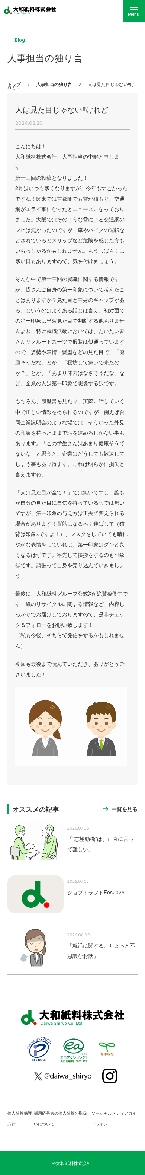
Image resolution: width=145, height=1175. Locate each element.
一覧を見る (125, 808)
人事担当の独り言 (54, 84)
